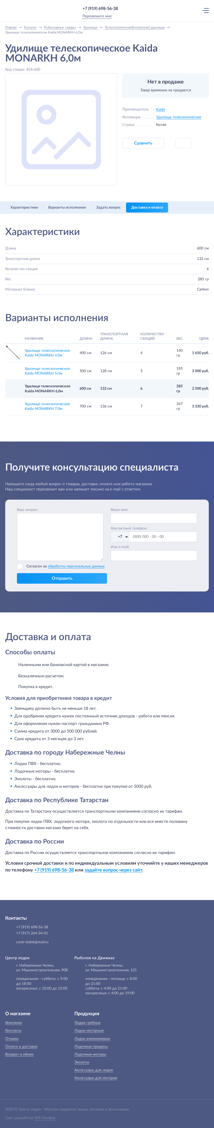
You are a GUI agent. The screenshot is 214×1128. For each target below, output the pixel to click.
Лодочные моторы (90, 1054)
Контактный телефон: (129, 528)
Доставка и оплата (147, 207)
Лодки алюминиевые (92, 1039)
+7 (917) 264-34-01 (32, 933)
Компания (13, 1023)
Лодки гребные (87, 1023)
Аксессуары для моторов (95, 1078)
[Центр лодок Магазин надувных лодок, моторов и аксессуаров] (15, 10)
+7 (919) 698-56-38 (100, 9)
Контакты (13, 1030)
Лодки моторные (89, 1030)
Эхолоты (81, 1062)
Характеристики (24, 207)
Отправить (62, 578)
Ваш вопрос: (27, 510)
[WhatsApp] (125, 9)
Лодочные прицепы (91, 1046)
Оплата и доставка (21, 1046)
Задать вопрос (108, 207)
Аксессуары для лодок (93, 1070)
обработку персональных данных (76, 566)
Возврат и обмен (19, 1054)
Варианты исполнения (67, 207)
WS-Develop (45, 1118)
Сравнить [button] (143, 143)
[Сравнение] (182, 10)
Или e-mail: (120, 547)
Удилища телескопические (178, 117)
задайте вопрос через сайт (113, 870)
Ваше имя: (119, 510)
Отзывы (12, 1039)
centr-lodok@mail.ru (32, 942)
